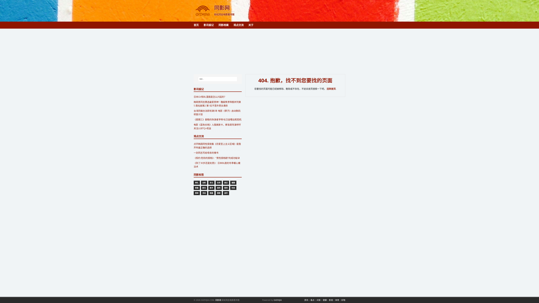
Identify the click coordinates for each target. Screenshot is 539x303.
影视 (331, 300)
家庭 (196, 188)
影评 (211, 188)
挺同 (226, 188)
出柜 (204, 183)
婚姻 (233, 183)
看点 (312, 300)
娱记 (226, 183)
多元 (211, 183)
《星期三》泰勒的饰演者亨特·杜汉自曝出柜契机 (217, 119)
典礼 (196, 183)
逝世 (226, 193)
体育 (337, 300)
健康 (325, 300)
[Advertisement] (269, 49)
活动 (204, 193)
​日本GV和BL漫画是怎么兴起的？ (210, 96)
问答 (319, 300)
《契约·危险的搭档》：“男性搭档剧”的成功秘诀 (217, 157)
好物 (343, 300)
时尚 (233, 188)
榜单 (196, 193)
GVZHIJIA (278, 300)
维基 (211, 193)
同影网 (218, 300)
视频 (218, 193)
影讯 (204, 188)
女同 (218, 183)
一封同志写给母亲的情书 (206, 152)
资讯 (306, 300)
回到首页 (331, 88)
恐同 (218, 188)
